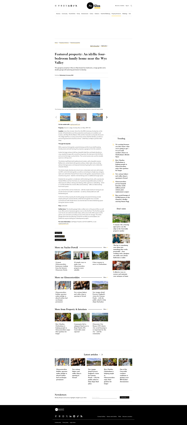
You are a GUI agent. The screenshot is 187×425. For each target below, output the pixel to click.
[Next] (106, 117)
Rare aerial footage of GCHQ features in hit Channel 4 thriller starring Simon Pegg (122, 198)
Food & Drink (72, 13)
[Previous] (56, 117)
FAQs (119, 416)
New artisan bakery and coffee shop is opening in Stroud (80, 294)
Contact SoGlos (101, 416)
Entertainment (84, 13)
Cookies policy (58, 422)
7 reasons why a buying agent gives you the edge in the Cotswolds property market (121, 228)
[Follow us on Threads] (61, 6)
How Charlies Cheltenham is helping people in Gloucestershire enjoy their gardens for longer (121, 165)
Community (64, 13)
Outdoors (97, 13)
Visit (130, 13)
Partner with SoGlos (112, 416)
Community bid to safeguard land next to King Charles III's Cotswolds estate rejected (81, 327)
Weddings (124, 13)
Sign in (127, 5)
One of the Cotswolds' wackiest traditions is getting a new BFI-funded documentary (124, 375)
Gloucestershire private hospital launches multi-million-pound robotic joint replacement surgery (122, 187)
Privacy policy (65, 422)
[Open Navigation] (56, 6)
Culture (91, 13)
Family (78, 13)
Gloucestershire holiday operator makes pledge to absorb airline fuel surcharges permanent (61, 374)
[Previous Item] (100, 354)
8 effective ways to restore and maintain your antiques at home (120, 274)
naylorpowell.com (75, 124)
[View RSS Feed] (76, 6)
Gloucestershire (59, 236)
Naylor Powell (58, 232)
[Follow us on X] (66, 6)
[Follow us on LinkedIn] (69, 6)
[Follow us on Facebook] (59, 6)
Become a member (119, 5)
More (105, 247)
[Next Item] (102, 354)
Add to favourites (94, 46)
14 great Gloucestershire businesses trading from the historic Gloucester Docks (62, 266)
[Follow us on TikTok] (74, 6)
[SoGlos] (93, 5)
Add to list (104, 46)
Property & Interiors (116, 13)
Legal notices (72, 422)
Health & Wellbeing (105, 13)
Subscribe (123, 397)
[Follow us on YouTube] (71, 6)
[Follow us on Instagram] (64, 6)
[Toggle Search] (131, 6)
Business (58, 13)
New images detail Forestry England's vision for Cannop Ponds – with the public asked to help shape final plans (93, 376)
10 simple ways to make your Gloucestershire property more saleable (80, 266)
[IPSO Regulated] (60, 409)
